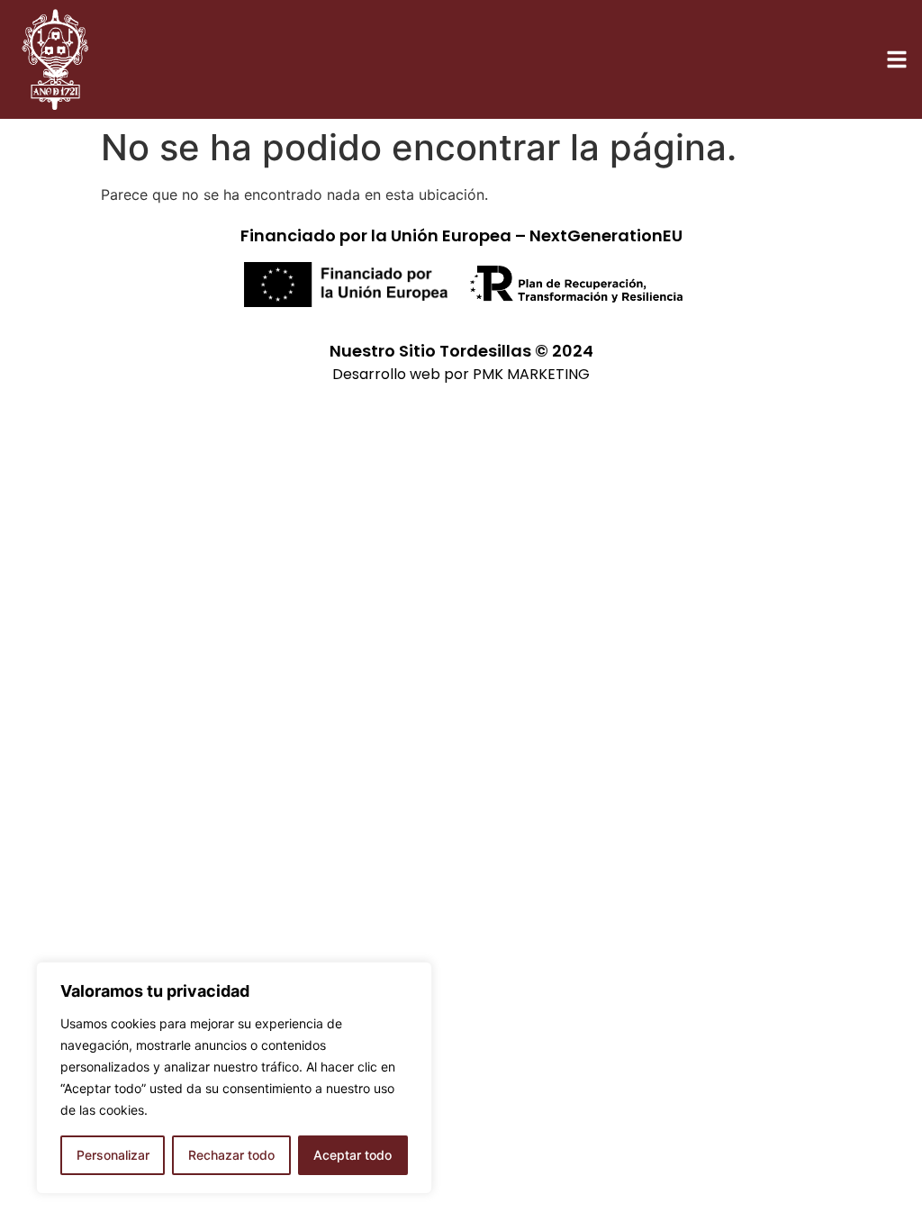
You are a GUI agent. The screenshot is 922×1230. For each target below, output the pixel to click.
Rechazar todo (231, 1154)
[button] (897, 59)
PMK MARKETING (531, 374)
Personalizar (113, 1154)
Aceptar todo (352, 1154)
